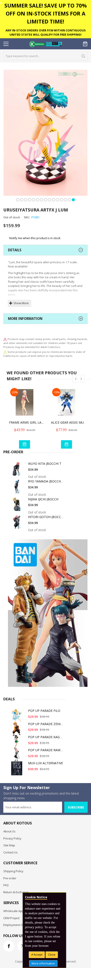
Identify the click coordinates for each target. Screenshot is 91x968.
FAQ (6, 885)
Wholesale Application (18, 911)
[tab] (45, 250)
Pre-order (9, 878)
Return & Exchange (16, 892)
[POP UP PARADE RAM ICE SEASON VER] (17, 757)
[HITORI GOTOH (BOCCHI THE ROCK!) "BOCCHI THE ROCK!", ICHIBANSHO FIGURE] (17, 524)
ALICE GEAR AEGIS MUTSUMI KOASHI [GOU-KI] (68, 422)
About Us (9, 831)
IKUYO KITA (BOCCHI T (44, 463)
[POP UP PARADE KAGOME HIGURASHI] (17, 744)
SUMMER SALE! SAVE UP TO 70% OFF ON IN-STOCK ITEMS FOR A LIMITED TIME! (45, 13)
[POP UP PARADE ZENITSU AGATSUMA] (17, 731)
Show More (21, 303)
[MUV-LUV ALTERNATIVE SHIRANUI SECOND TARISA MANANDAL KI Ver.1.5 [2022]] (17, 770)
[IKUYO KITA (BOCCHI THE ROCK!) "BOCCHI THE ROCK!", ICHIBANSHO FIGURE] (17, 470)
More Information (25, 318)
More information (43, 963)
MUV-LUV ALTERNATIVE (45, 763)
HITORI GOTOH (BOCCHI (46, 517)
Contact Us (10, 852)
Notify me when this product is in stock (35, 238)
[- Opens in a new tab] (5, 351)
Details (14, 250)
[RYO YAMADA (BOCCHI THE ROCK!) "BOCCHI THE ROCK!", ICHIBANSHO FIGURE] (17, 488)
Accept (38, 954)
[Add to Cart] (24, 444)
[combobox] (45, 56)
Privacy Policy (12, 838)
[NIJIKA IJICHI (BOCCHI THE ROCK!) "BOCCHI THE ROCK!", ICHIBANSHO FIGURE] (17, 506)
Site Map (9, 845)
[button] (18, 199)
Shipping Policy (13, 871)
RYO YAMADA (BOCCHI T (46, 481)
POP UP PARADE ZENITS (46, 724)
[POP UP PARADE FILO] (17, 717)
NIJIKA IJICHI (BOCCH (43, 499)
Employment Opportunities (21, 925)
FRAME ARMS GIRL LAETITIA (26, 422)
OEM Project (11, 918)
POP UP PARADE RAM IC (46, 750)
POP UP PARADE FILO (44, 711)
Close (51, 954)
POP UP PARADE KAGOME (47, 737)
